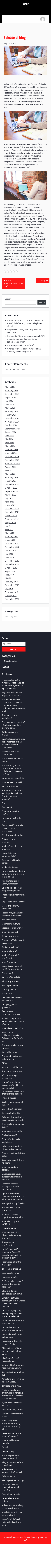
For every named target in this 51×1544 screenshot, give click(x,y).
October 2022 (11, 488)
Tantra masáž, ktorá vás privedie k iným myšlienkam (12, 828)
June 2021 (9, 526)
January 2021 (10, 540)
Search (8, 299)
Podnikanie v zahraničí (12, 782)
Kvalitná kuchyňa (9, 1052)
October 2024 (11, 425)
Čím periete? (7, 973)
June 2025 (9, 404)
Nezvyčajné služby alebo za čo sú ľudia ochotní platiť (12, 1522)
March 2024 (10, 446)
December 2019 (12, 561)
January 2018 (10, 595)
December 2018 (12, 585)
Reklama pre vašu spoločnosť (20, 345)
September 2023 (12, 463)
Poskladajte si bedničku (12, 1028)
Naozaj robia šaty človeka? (13, 1203)
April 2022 (9, 501)
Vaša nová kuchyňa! (10, 1273)
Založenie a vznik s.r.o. (11, 1269)
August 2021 (10, 522)
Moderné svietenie (10, 867)
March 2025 (10, 408)
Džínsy (5, 1063)
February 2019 (11, 581)
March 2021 (10, 533)
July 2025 (9, 401)
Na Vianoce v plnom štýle (13, 778)
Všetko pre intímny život (12, 928)
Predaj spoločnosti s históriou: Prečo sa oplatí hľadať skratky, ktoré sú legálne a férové (25, 323)
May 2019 (9, 578)
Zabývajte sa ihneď (10, 947)
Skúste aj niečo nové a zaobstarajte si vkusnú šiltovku (12, 1177)
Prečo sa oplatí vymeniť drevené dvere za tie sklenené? (12, 1284)
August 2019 (10, 571)
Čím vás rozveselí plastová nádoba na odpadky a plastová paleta (13, 725)
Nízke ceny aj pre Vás (11, 981)
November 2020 (12, 547)
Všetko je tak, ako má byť (13, 1480)
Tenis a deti (7, 807)
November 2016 (12, 599)
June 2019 (9, 574)
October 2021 (11, 515)
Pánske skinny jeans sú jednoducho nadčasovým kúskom (13, 1021)
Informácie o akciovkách (12, 1131)
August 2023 (10, 467)
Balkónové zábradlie (11, 1113)
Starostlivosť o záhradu (12, 1109)
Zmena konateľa (9, 1228)
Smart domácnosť (10, 932)
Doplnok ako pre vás (11, 1494)
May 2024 (9, 439)
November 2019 (12, 564)
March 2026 (10, 387)
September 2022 (12, 491)
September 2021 (12, 519)
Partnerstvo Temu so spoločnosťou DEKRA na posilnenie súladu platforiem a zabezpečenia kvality (26, 339)
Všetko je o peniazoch (11, 985)
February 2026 (11, 390)
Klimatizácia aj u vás (10, 936)
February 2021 (11, 536)
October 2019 (11, 568)
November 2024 (12, 421)
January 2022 (10, 505)
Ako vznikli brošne (10, 786)
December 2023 (12, 456)
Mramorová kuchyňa (11, 923)
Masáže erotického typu (12, 1067)
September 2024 (12, 428)
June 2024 (9, 435)
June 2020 (9, 557)
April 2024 (9, 442)
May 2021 (9, 529)
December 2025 (12, 394)
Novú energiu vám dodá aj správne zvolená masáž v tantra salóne (13, 874)
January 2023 (10, 481)
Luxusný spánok (9, 989)
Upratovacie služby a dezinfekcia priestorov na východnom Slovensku (13, 1196)
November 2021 (12, 512)
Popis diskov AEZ (9, 1135)
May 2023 (9, 470)
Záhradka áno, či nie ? (11, 1386)
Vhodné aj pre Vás (10, 951)
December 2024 (12, 418)
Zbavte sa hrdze (9, 919)
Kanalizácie (7, 993)
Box (3, 803)
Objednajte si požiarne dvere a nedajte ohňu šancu (12, 1351)
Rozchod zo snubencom (12, 1071)
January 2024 (10, 453)
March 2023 (10, 474)
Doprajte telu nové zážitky (13, 901)
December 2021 (12, 508)
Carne (26, 4)
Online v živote (8, 1476)
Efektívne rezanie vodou (12, 835)
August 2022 (10, 494)
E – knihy (5, 1447)
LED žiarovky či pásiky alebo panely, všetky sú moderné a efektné (12, 1313)
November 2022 (12, 484)
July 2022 (9, 498)
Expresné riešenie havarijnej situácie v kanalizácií (10, 1186)
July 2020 (9, 554)
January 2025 (10, 415)
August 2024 (10, 432)
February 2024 (11, 449)
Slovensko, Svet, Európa (12, 1409)
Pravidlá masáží (9, 1098)
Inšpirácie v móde (10, 962)
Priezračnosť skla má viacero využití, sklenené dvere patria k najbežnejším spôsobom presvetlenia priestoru (13, 1088)
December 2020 (12, 543)
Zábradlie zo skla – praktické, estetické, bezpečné (10, 1487)
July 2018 (9, 588)
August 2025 (10, 397)
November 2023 (12, 460)
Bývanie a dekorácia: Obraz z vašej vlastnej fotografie (11, 1235)
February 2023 (11, 477)
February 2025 (11, 411)
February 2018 (11, 592)
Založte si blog (8, 1451)
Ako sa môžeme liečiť (11, 977)
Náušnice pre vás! (10, 1277)
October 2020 (11, 550)
